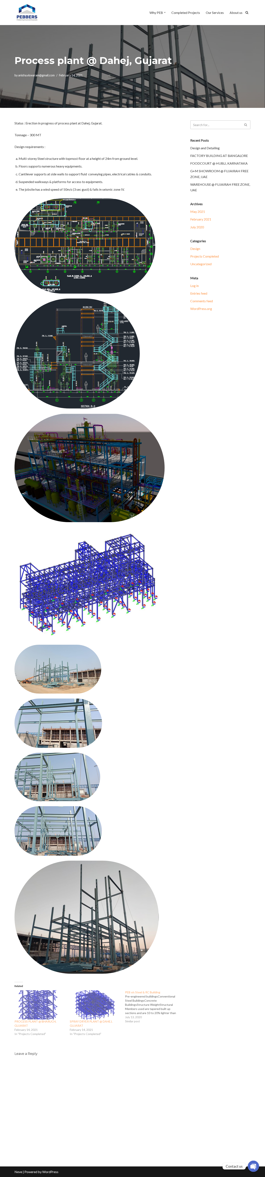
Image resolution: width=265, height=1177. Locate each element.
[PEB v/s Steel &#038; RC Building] (152, 1006)
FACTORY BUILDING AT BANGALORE (219, 156)
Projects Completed (204, 256)
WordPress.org (201, 309)
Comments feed (201, 301)
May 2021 (197, 211)
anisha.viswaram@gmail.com (36, 75)
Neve (18, 1172)
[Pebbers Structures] (26, 12)
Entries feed (198, 293)
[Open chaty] (253, 1166)
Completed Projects (185, 12)
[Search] (246, 12)
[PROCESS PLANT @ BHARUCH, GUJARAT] (40, 1004)
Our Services (215, 12)
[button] (165, 12)
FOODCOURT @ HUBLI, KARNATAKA (219, 163)
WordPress (50, 1172)
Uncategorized (201, 264)
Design (195, 249)
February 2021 (200, 219)
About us (236, 12)
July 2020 (197, 227)
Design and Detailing (205, 148)
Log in (194, 286)
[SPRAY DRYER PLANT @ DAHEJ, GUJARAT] (95, 1004)
